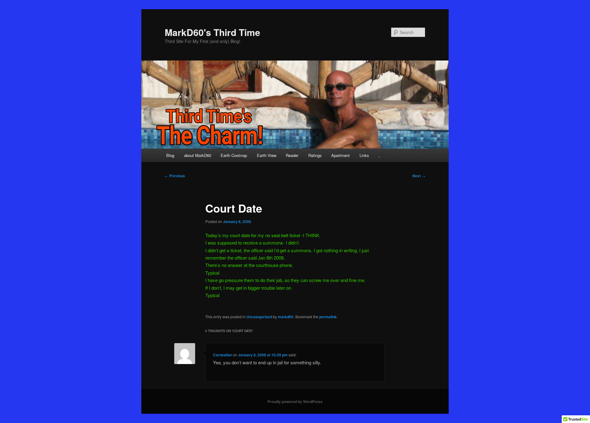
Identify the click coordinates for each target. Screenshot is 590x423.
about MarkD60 (197, 155)
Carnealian (222, 355)
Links (364, 155)
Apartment (340, 155)
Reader (292, 155)
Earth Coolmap (234, 155)
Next (418, 175)
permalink (328, 316)
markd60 (285, 316)
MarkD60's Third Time (212, 32)
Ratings (315, 155)
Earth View (266, 155)
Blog (170, 155)
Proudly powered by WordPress (295, 401)
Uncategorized (259, 316)
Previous (175, 175)
